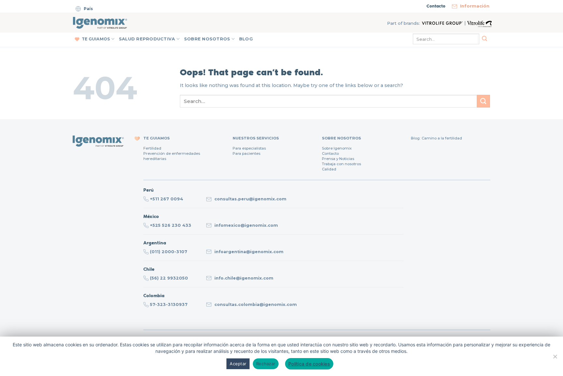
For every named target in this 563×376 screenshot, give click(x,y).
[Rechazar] (555, 358)
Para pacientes (246, 153)
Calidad (329, 169)
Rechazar (265, 363)
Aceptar (238, 363)
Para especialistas (249, 148)
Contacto (330, 153)
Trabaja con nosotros (341, 164)
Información (474, 5)
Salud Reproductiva (147, 38)
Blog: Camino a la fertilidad (436, 138)
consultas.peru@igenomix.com (250, 198)
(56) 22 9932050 (169, 278)
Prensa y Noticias (338, 158)
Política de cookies (309, 364)
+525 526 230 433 (170, 225)
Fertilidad (152, 148)
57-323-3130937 (169, 304)
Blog (246, 38)
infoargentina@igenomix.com (248, 251)
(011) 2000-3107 (168, 251)
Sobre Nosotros (207, 38)
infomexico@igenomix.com (246, 225)
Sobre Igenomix (337, 148)
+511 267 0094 (166, 198)
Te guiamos (96, 38)
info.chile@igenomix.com (243, 278)
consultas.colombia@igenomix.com (255, 304)
